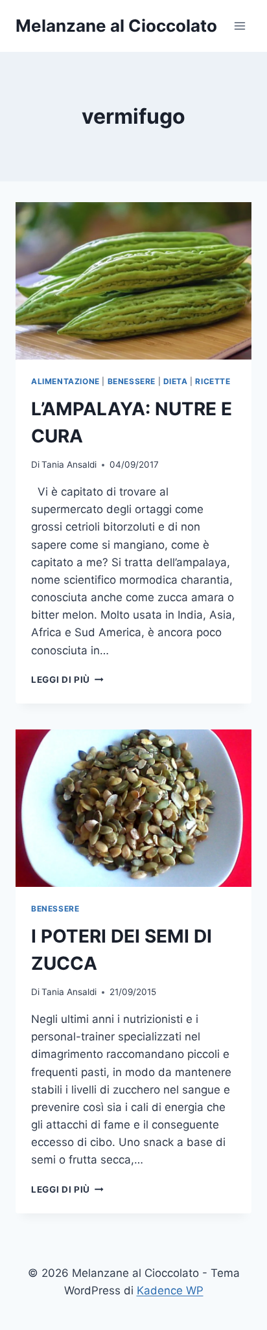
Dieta (175, 381)
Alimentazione (65, 381)
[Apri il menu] (239, 26)
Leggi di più (67, 679)
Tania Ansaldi (69, 464)
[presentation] (133, 281)
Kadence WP (170, 1290)
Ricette (212, 381)
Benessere (132, 381)
